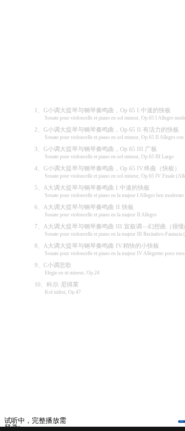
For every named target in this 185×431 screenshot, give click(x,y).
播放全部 (123, 47)
